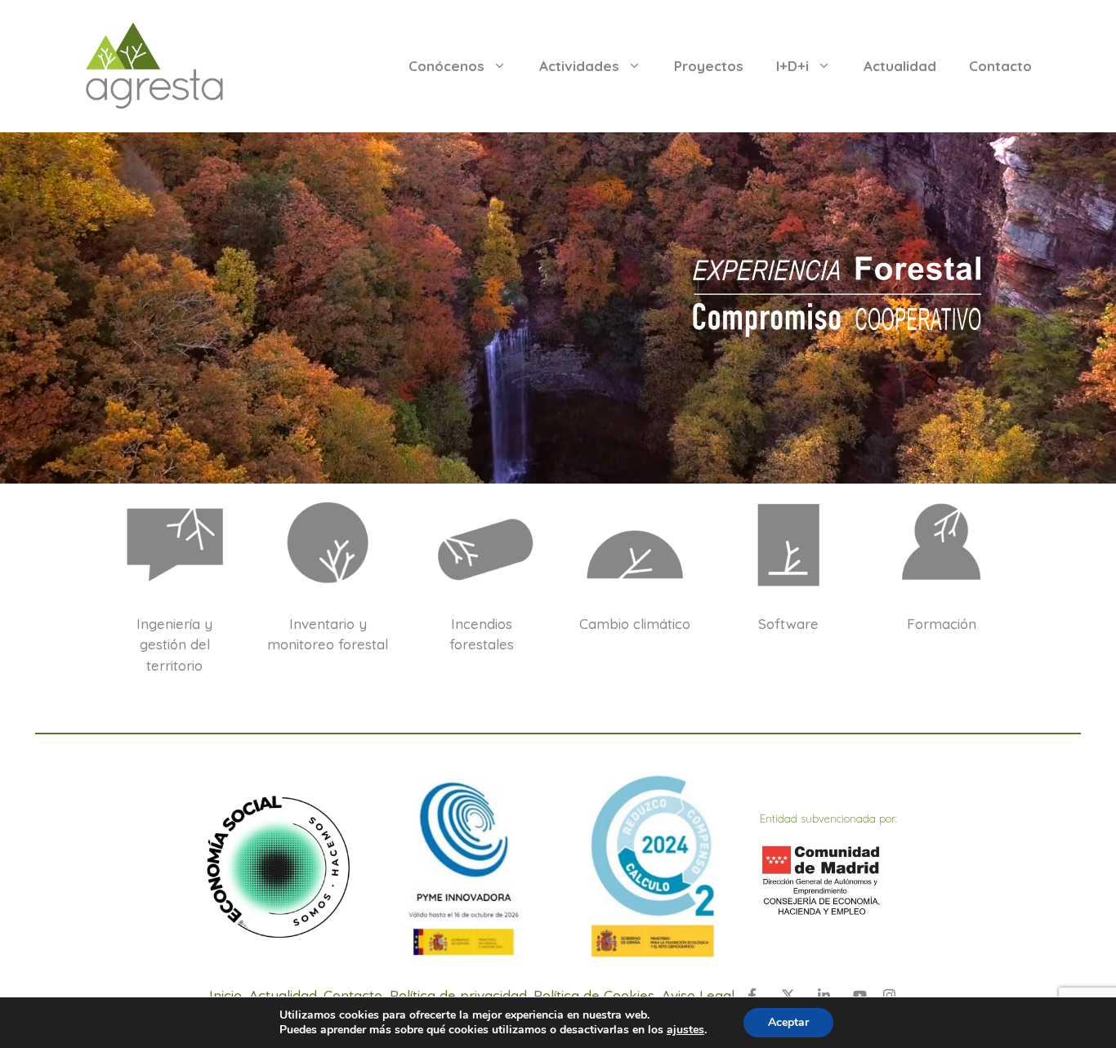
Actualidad (900, 65)
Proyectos (708, 65)
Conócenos (446, 65)
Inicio (225, 995)
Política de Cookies (593, 995)
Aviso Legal (698, 995)
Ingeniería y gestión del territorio (174, 644)
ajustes (685, 1030)
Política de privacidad (458, 995)
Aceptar (788, 1022)
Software (788, 623)
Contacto (1000, 65)
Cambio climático (634, 623)
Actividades (579, 65)
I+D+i (792, 65)
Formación (941, 623)
